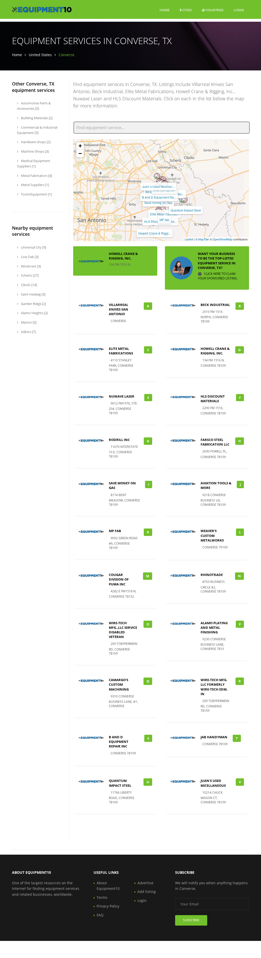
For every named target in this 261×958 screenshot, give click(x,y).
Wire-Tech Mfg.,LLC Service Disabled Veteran (123, 630)
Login (239, 9)
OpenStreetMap (222, 239)
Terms (102, 897)
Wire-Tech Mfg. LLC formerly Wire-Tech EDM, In (214, 687)
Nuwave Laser (121, 396)
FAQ (100, 915)
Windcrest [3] (30, 266)
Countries (214, 9)
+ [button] (80, 146)
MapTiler (203, 239)
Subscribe (191, 920)
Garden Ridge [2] (33, 303)
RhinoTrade (212, 574)
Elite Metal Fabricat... (164, 214)
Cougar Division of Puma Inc (119, 579)
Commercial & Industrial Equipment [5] (37, 130)
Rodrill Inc (119, 439)
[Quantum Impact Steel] (184, 200)
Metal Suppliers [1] (34, 184)
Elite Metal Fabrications (121, 350)
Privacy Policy (108, 906)
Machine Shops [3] (34, 151)
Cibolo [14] (28, 285)
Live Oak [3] (29, 256)
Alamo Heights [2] (34, 313)
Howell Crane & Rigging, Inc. (123, 256)
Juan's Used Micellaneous (213, 783)
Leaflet (189, 239)
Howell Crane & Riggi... (154, 233)
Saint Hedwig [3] (32, 294)
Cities (186, 10)
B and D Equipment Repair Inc (118, 741)
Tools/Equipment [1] (36, 194)
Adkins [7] (28, 331)
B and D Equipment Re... (159, 197)
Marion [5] (28, 322)
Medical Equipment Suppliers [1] (33, 163)
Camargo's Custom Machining (119, 684)
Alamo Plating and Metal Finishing (214, 627)
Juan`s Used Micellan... (158, 186)
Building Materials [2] (36, 118)
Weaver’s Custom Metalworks (212, 535)
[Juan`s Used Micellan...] (157, 176)
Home (164, 10)
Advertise (145, 882)
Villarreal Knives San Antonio (118, 309)
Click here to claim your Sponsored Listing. (218, 276)
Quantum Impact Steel (186, 210)
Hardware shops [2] (35, 142)
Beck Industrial (215, 304)
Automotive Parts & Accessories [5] (34, 106)
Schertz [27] (29, 275)
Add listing (146, 891)
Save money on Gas (158, 202)
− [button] (80, 153)
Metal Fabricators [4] (36, 175)
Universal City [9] (33, 247)
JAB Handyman (214, 737)
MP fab (164, 219)
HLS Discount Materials (213, 398)
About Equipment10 (108, 885)
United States (40, 54)
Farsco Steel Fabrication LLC (215, 442)
